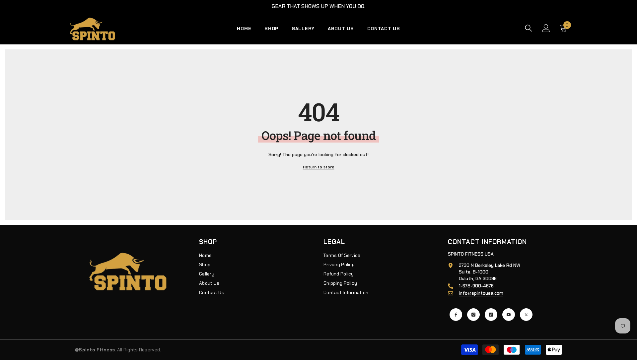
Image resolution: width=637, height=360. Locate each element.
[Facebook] (456, 314)
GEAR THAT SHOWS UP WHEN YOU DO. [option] (318, 6)
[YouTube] (508, 314)
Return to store (318, 167)
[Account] (546, 28)
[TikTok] (491, 314)
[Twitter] (526, 314)
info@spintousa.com (481, 293)
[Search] (528, 28)
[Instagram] (473, 314)
